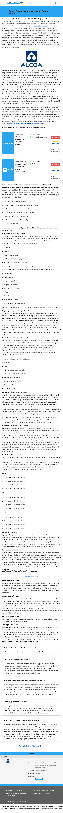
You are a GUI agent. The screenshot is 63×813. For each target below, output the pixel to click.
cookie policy (47, 810)
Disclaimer (46, 793)
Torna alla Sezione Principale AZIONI (31, 746)
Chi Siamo (36, 791)
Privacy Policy (37, 793)
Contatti (51, 791)
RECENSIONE (55, 143)
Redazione (44, 791)
